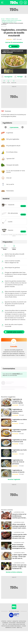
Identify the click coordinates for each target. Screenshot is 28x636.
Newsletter (15, 621)
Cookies (24, 626)
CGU (3, 624)
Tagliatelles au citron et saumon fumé (19, 440)
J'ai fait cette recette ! (15, 332)
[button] (18, 76)
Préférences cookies (10, 627)
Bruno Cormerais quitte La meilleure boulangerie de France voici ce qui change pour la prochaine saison (19, 546)
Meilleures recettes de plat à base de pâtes (11, 20)
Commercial (5, 622)
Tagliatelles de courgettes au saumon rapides (17, 401)
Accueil (2, 19)
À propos (3, 621)
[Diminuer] (6, 127)
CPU (6, 624)
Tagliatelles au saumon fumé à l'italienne (17, 411)
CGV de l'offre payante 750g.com (16, 624)
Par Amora (8, 111)
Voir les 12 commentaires (14, 42)
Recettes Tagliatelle (14, 479)
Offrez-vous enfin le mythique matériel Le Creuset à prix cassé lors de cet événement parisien (19, 526)
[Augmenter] (22, 127)
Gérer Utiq (19, 627)
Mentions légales (20, 622)
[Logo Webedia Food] (14, 615)
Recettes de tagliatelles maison (9, 22)
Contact (9, 621)
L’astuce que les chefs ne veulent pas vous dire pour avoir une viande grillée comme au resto (19, 536)
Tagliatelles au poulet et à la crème (19, 430)
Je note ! (15, 46)
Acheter (23, 206)
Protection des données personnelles (11, 626)
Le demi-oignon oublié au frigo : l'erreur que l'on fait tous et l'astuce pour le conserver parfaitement (19, 556)
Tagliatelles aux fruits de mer (19, 451)
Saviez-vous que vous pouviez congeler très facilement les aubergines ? (19, 567)
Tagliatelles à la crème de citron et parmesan (18, 462)
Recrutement (12, 622)
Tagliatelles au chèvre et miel (19, 420)
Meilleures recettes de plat (12, 19)
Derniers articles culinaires (14, 572)
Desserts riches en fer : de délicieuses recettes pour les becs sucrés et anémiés (19, 516)
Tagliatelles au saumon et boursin (18, 471)
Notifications (22, 621)
